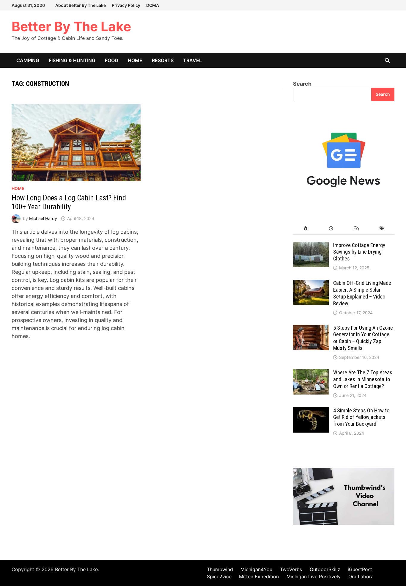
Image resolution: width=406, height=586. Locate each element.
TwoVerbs (291, 569)
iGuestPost (360, 569)
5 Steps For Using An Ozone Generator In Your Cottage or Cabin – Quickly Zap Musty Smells (363, 338)
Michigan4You (256, 569)
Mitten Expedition (259, 576)
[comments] (356, 228)
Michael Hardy (43, 218)
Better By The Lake (71, 26)
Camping (27, 60)
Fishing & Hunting (72, 60)
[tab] (305, 228)
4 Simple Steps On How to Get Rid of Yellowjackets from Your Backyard (361, 417)
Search (302, 84)
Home (135, 60)
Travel (192, 60)
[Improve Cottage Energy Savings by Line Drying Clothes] (311, 246)
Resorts (163, 60)
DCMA (152, 5)
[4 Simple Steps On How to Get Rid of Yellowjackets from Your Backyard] (311, 411)
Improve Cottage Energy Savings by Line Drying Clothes (359, 252)
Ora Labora (361, 576)
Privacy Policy (126, 5)
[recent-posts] (331, 228)
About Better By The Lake (80, 5)
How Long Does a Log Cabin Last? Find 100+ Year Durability (69, 202)
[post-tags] (381, 228)
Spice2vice (219, 576)
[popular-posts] (305, 228)
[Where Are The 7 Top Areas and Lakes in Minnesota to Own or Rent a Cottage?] (311, 373)
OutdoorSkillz (325, 569)
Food (111, 60)
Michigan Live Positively (314, 576)
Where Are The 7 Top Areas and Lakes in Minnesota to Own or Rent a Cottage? (362, 379)
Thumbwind (220, 569)
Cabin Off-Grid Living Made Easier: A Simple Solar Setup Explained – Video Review (362, 293)
